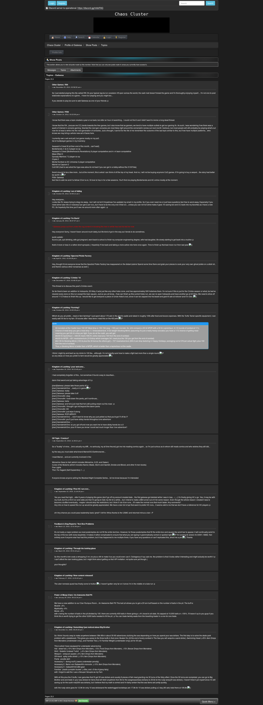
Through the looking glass (85, 548)
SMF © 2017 (58, 701)
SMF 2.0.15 (49, 701)
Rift (66, 84)
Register (61, 3)
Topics (104, 45)
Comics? (65, 438)
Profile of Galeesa (73, 45)
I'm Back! (75, 218)
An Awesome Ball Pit (83, 594)
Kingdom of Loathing (61, 191)
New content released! (83, 575)
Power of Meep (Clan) (63, 594)
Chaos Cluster (131, 14)
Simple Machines (68, 701)
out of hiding (76, 191)
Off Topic (56, 438)
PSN (67, 111)
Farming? (75, 307)
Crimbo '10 (76, 277)
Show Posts (91, 45)
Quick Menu (208, 701)
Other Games (58, 84)
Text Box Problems (85, 523)
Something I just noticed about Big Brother (92, 627)
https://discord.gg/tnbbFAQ (90, 7)
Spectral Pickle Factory (81, 255)
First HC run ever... (82, 488)
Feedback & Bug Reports (65, 523)
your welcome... (78, 366)
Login (52, 3)
